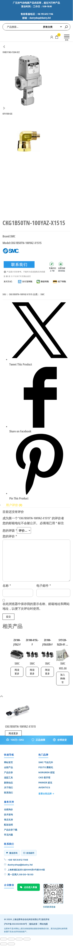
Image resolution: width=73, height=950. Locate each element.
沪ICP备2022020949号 (15, 924)
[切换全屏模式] (11, 939)
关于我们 (8, 787)
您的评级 (10, 530)
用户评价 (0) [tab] (14, 505)
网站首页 (8, 762)
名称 (7, 585)
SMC (42, 294)
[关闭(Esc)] (26, 939)
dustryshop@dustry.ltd (20, 864)
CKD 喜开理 (44, 777)
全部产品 (8, 767)
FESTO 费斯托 (45, 767)
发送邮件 (30, 853)
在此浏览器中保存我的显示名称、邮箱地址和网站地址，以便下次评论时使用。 (36, 606)
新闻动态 (8, 782)
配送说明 (8, 824)
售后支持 (8, 819)
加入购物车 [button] (62, 678)
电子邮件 (43, 585)
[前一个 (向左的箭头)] (3, 944)
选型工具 (8, 777)
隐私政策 (33, 924)
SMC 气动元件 (45, 762)
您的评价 (10, 536)
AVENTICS (44, 787)
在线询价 (8, 809)
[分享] (19, 939)
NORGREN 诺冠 (46, 772)
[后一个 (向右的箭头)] (11, 944)
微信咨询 (13, 853)
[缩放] (3, 939)
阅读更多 (17, 671)
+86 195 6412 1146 (18, 859)
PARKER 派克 (45, 782)
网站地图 (44, 924)
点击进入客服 (30, 887)
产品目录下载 (10, 829)
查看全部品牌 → (46, 793)
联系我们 (8, 792)
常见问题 (8, 834)
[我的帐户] (52, 37)
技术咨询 (8, 814)
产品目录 (8, 772)
